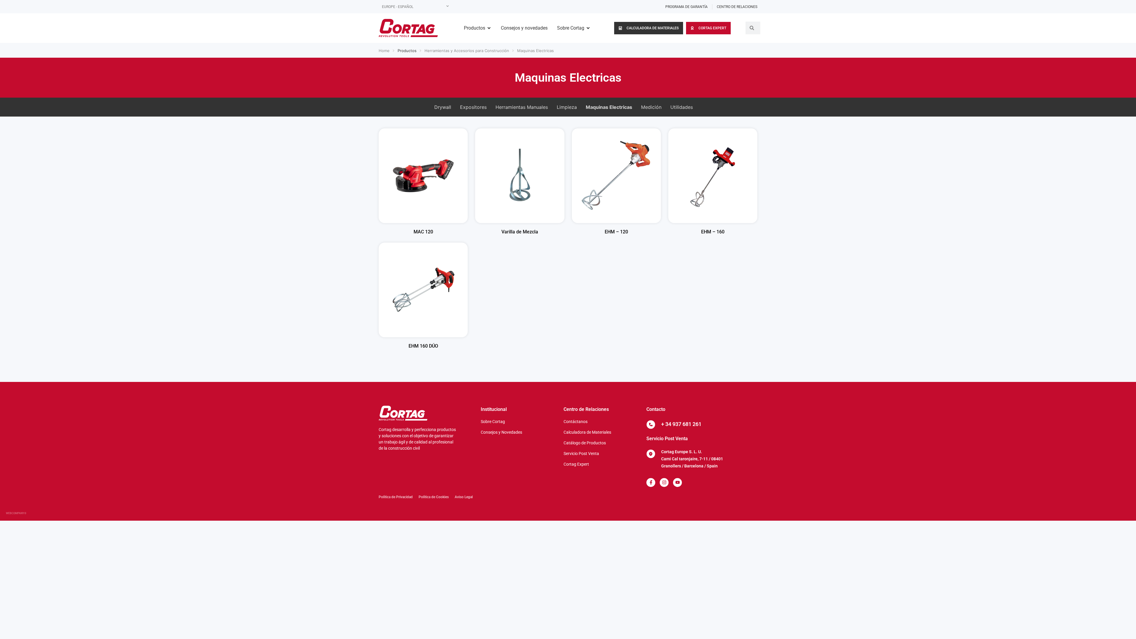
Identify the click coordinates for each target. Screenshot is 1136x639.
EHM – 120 (616, 232)
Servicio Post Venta (667, 438)
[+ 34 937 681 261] (650, 424)
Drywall (442, 107)
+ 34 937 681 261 (681, 424)
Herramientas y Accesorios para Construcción (467, 50)
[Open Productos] (489, 28)
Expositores (473, 107)
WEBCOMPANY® (16, 513)
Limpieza (567, 107)
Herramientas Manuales (522, 107)
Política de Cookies (434, 497)
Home (384, 50)
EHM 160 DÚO (423, 346)
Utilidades (681, 107)
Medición (651, 107)
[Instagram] (664, 482)
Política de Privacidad (396, 497)
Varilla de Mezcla (519, 232)
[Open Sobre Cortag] (588, 28)
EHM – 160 (712, 232)
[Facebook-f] (650, 482)
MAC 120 (423, 232)
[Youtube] (677, 482)
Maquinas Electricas (535, 50)
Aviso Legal (464, 497)
